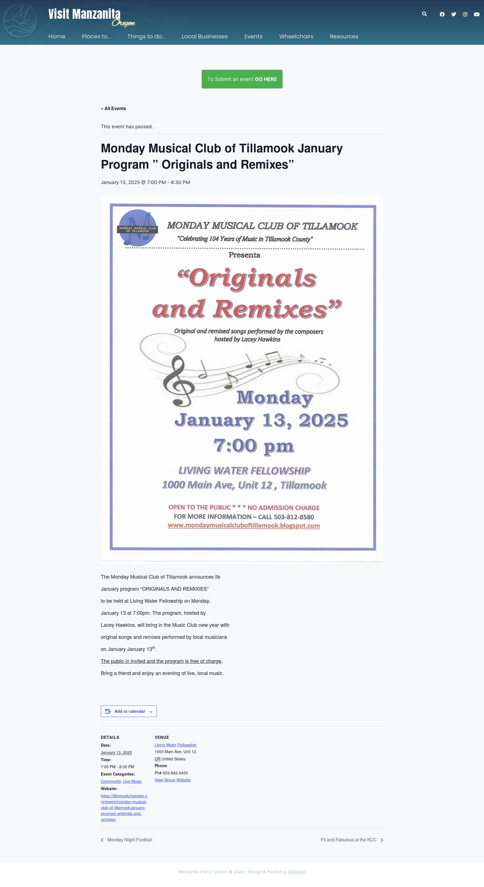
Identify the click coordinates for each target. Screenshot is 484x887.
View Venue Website (173, 780)
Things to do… (146, 36)
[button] (427, 13)
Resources (344, 36)
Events (253, 36)
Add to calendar (130, 711)
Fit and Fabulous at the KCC (349, 839)
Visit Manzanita (84, 14)
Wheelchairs (296, 36)
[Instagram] (465, 14)
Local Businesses (205, 36)
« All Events (113, 108)
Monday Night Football (129, 839)
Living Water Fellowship (175, 745)
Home (56, 36)
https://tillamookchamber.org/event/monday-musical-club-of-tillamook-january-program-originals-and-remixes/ (124, 807)
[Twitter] (454, 14)
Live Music (132, 781)
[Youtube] (477, 14)
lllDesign (297, 871)
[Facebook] (442, 14)
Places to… (96, 36)
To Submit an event (242, 79)
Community (111, 781)
